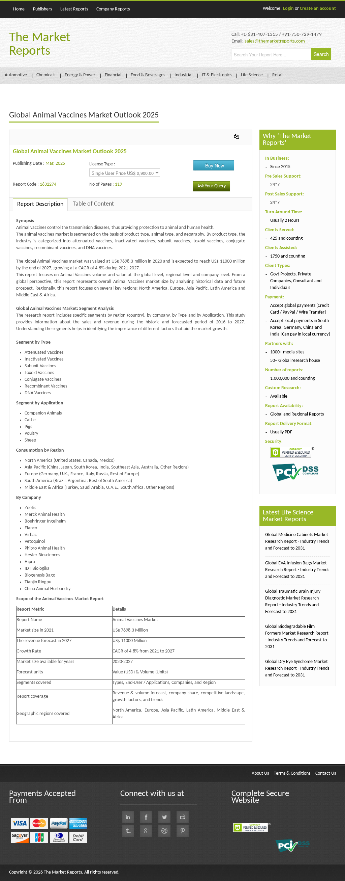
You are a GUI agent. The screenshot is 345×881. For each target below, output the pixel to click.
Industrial (183, 75)
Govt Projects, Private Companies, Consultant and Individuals (295, 281)
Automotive (16, 75)
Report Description (40, 204)
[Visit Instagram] (164, 831)
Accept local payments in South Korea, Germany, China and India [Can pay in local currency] (300, 327)
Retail (277, 75)
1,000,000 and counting (292, 378)
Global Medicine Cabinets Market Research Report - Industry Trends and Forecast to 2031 (297, 541)
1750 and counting (287, 256)
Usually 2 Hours (284, 220)
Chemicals (45, 75)
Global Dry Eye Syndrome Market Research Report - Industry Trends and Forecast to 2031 (297, 668)
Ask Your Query (211, 186)
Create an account (318, 8)
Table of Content (93, 204)
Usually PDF (281, 432)
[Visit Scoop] (128, 831)
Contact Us (325, 773)
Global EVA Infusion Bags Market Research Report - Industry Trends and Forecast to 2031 (297, 570)
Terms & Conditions (292, 773)
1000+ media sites (287, 352)
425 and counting (286, 238)
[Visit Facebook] (146, 817)
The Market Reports (39, 44)
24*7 (275, 184)
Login (288, 8)
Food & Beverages (148, 75)
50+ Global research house (295, 360)
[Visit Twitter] (164, 817)
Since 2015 (280, 166)
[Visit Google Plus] (146, 831)
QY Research (48, 744)
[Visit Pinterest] (183, 831)
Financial (113, 75)
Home (19, 9)
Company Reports (113, 9)
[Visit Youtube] (183, 817)
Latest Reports (74, 9)
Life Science (252, 75)
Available (278, 396)
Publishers (42, 9)
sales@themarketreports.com (275, 41)
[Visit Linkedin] (128, 817)
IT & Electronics (216, 75)
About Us (260, 773)
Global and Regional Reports (297, 414)
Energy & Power (80, 75)
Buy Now (214, 165)
